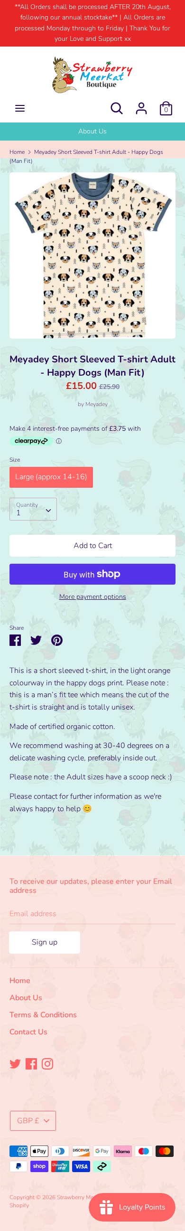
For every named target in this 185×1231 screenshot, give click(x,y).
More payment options (92, 596)
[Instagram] (47, 1063)
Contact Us (28, 1032)
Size (14, 460)
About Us (92, 131)
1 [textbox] (18, 513)
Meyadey (96, 404)
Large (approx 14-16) (51, 477)
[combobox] (33, 509)
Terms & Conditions (43, 1015)
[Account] (141, 104)
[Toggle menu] (19, 108)
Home (19, 980)
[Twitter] (15, 1063)
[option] (92, 132)
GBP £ (28, 1121)
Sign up (44, 942)
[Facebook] (31, 1063)
